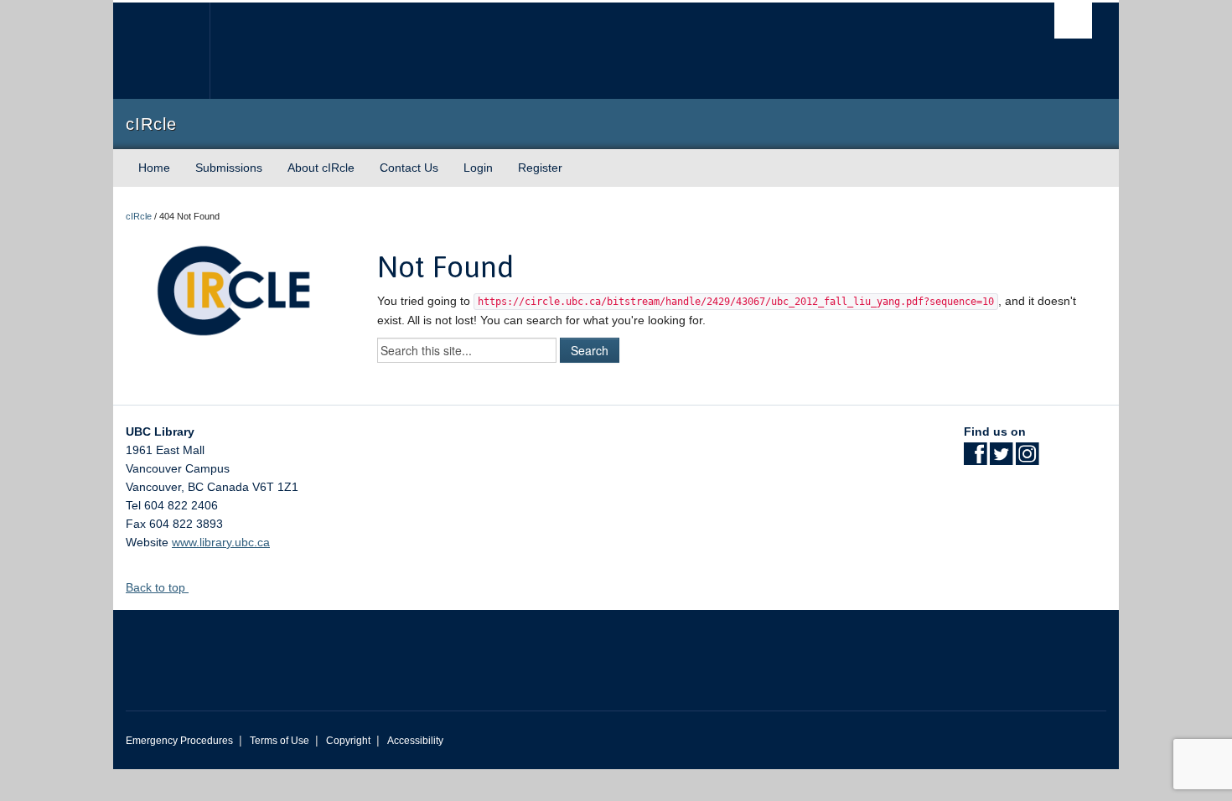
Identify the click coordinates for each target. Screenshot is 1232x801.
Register (540, 167)
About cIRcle (321, 167)
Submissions (228, 167)
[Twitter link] (1001, 459)
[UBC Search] (1073, 21)
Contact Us (409, 167)
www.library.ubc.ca (221, 542)
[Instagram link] (1027, 459)
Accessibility (415, 741)
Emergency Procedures (179, 741)
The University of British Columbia (161, 51)
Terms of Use (279, 741)
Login (478, 167)
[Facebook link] (975, 459)
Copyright (348, 741)
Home (154, 167)
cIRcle (139, 216)
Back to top (157, 587)
